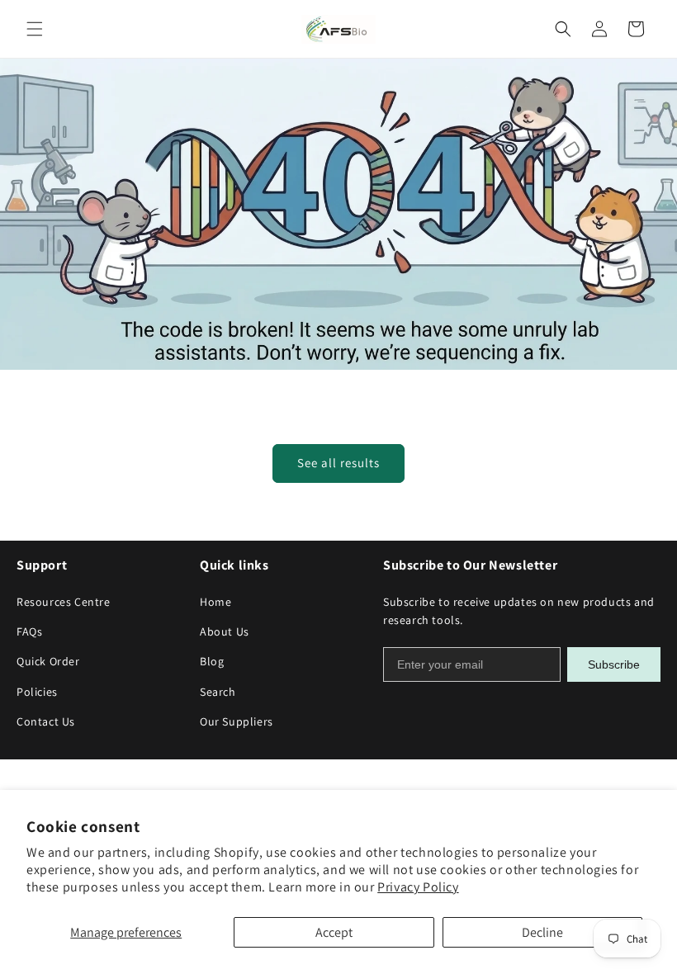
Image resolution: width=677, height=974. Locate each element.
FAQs (29, 631)
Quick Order (48, 661)
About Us (224, 631)
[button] (35, 29)
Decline (542, 932)
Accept (334, 932)
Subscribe (614, 664)
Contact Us (46, 721)
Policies (37, 691)
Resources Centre (64, 601)
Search (218, 691)
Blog (212, 661)
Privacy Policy (417, 887)
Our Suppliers (236, 721)
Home (215, 601)
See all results (338, 462)
